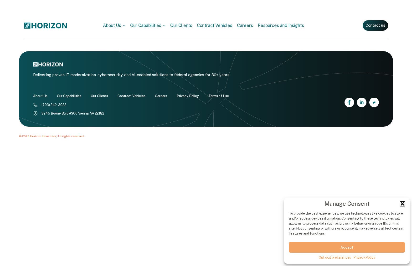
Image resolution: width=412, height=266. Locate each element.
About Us (112, 25)
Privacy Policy (364, 257)
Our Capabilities (145, 25)
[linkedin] (361, 102)
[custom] (374, 102)
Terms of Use (218, 96)
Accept (346, 247)
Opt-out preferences (335, 257)
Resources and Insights (281, 25)
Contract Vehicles (214, 25)
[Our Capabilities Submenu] (165, 25)
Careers (245, 25)
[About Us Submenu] (125, 25)
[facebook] (349, 102)
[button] (402, 203)
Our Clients (181, 25)
